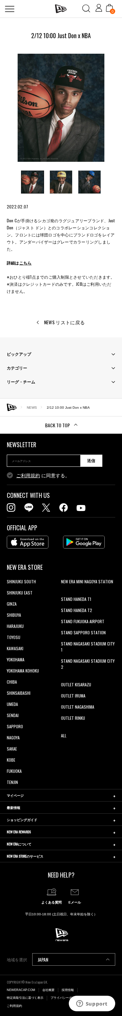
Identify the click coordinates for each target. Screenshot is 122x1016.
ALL (63, 735)
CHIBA (12, 682)
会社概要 (48, 990)
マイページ (15, 795)
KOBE (11, 760)
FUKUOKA (14, 771)
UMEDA (12, 704)
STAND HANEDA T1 (76, 599)
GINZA (12, 604)
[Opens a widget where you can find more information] (91, 1004)
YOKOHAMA (15, 659)
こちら (25, 262)
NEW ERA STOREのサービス (25, 856)
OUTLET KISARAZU (76, 684)
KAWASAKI (15, 648)
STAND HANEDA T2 (76, 610)
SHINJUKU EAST (20, 592)
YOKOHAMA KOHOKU (23, 671)
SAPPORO (15, 726)
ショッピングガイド (22, 819)
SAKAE (12, 749)
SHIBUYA (14, 615)
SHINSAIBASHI (18, 693)
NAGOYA (13, 737)
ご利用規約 (28, 475)
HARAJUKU (15, 626)
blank (65, 592)
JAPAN (43, 959)
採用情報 (68, 990)
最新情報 (13, 807)
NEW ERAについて (19, 843)
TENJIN (12, 782)
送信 (91, 460)
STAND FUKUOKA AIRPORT (82, 621)
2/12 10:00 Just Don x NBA (68, 407)
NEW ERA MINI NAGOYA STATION (87, 581)
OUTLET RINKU (73, 718)
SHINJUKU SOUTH (21, 581)
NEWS (32, 407)
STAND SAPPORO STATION (83, 632)
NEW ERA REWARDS (19, 831)
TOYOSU (13, 637)
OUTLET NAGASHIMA (77, 707)
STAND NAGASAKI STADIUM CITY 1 (88, 647)
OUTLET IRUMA (73, 695)
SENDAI (13, 715)
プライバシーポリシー (65, 997)
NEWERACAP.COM (21, 990)
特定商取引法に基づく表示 (25, 997)
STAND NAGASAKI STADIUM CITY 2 (88, 664)
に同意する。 (43, 475)
